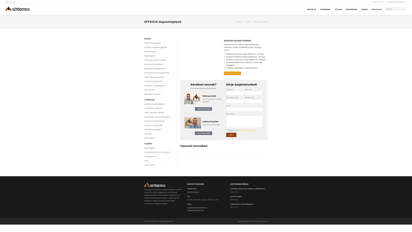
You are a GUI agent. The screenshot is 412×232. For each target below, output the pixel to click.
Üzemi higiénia (149, 90)
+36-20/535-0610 (193, 192)
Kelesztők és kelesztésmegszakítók (156, 73)
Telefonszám (249, 98)
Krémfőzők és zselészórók (153, 108)
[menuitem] (311, 9)
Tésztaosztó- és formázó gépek (155, 60)
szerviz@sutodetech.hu (195, 210)
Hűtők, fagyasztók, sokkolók (154, 77)
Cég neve (229, 89)
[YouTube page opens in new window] (10, 2)
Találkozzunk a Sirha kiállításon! (241, 204)
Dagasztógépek (149, 56)
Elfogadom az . (242, 130)
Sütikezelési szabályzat (261, 221)
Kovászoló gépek (150, 51)
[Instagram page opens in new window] (13, 2)
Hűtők (146, 161)
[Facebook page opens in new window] (6, 2)
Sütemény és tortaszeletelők (154, 121)
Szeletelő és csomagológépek (154, 86)
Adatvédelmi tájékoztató (245, 221)
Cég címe (248, 89)
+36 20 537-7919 (203, 109)
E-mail (228, 106)
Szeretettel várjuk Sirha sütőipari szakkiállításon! (247, 189)
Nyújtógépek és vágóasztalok (154, 69)
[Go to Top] (409, 229)
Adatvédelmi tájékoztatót (247, 130)
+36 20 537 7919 (378, 2)
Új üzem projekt (236, 196)
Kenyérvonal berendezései (153, 64)
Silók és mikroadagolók (152, 43)
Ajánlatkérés (230, 114)
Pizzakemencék (149, 156)
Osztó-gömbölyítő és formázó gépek (157, 152)
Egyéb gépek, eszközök (152, 94)
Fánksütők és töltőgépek (152, 129)
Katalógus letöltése (232, 73)
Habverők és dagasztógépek (154, 104)
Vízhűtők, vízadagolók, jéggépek (155, 47)
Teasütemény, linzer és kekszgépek (157, 117)
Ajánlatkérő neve (232, 98)
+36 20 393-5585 (203, 133)
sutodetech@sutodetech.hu (397, 2)
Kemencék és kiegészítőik (153, 81)
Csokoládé (148, 134)
